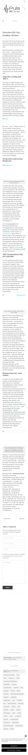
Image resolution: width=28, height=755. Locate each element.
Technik (18, 709)
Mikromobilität (12, 703)
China (17, 678)
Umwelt (6, 719)
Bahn (5, 678)
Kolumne (6, 694)
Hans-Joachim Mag (16, 38)
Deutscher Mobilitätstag (10, 681)
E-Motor (14, 684)
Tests (13, 713)
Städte (12, 709)
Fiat (22, 687)
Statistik (6, 709)
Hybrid (18, 691)
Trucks (5, 716)
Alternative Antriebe (9, 675)
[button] (25, 736)
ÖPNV (12, 729)
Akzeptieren (14, 746)
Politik (13, 706)
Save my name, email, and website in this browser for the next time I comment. (14, 556)
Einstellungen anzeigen (14, 750)
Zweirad (6, 729)
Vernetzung (7, 722)
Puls (19, 706)
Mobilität (23, 38)
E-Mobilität (6, 684)
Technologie (7, 713)
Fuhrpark (6, 691)
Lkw (13, 700)
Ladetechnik (7, 700)
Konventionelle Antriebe (17, 694)
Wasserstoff (15, 722)
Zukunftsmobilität (8, 725)
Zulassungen (19, 725)
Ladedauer (17, 247)
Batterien (11, 678)
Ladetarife (13, 697)
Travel (19, 713)
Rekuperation (16, 406)
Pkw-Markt (6, 706)
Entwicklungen (7, 687)
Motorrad (20, 703)
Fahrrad (16, 687)
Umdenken (18, 716)
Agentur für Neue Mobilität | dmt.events (11, 671)
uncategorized (14, 719)
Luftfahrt (19, 700)
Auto (18, 675)
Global (12, 691)
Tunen (11, 716)
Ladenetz (6, 697)
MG (4, 703)
